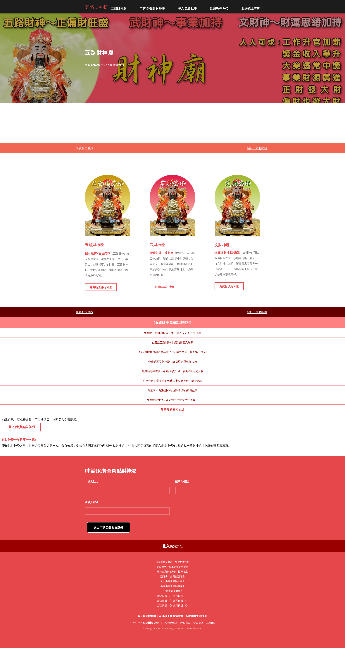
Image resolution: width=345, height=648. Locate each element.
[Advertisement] (172, 123)
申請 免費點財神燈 (152, 8)
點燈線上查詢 (251, 8)
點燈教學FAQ (219, 8)
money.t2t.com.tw (175, 628)
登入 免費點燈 (187, 8)
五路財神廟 (96, 7)
